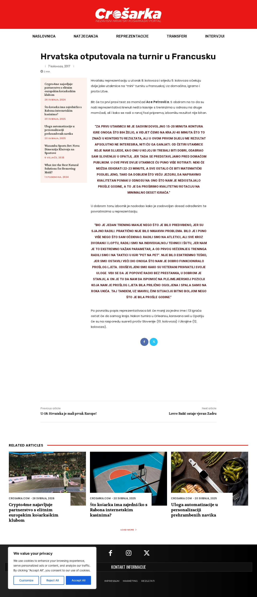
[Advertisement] (128, 369)
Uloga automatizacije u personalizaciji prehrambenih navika (59, 130)
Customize (26, 580)
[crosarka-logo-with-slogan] (128, 14)
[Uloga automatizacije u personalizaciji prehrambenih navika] (209, 479)
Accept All (78, 580)
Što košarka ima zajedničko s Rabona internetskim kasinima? (63, 110)
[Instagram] (128, 553)
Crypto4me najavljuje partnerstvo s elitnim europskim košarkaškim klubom (60, 89)
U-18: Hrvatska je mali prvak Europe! (69, 413)
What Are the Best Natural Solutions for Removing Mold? (62, 168)
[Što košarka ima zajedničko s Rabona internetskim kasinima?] (128, 479)
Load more (127, 529)
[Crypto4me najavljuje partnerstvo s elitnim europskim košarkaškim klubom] (47, 479)
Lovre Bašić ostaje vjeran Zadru (192, 413)
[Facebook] (144, 342)
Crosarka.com (19, 498)
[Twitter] (154, 342)
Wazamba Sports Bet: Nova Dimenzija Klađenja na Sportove (62, 149)
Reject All (52, 580)
